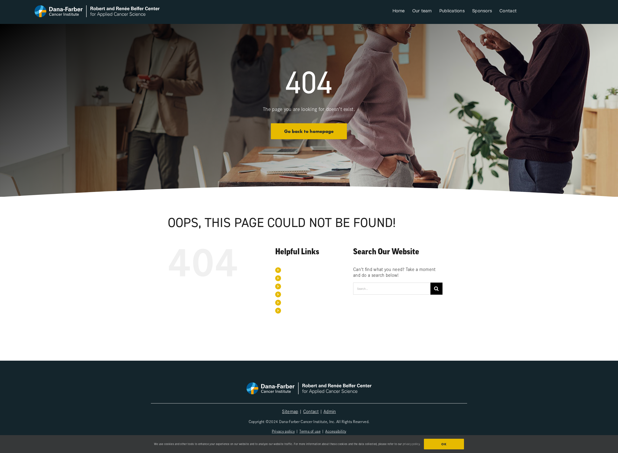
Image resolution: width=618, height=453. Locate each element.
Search (288, 310)
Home (287, 270)
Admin (329, 411)
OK (444, 444)
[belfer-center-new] (97, 8)
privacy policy (411, 444)
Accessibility (335, 431)
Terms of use (310, 431)
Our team (289, 278)
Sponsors (289, 294)
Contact (288, 302)
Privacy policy (283, 431)
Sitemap (290, 411)
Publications (292, 286)
